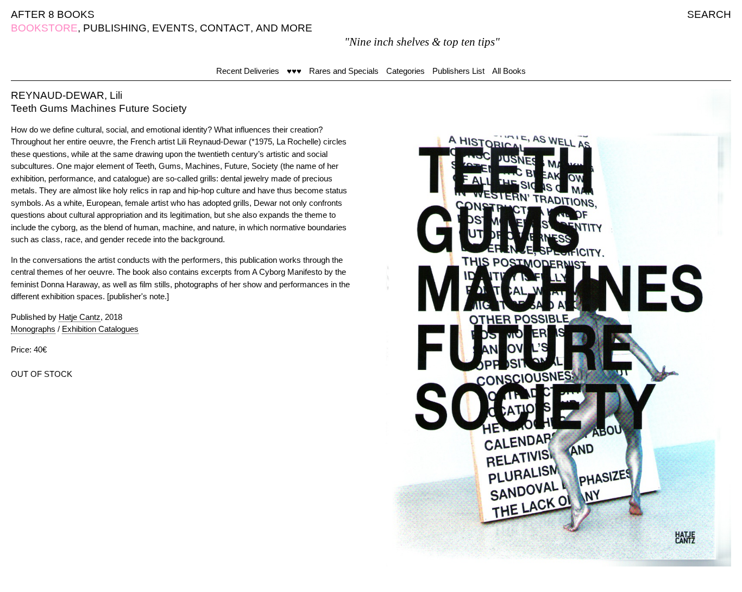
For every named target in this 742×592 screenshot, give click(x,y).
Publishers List (458, 70)
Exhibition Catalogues (100, 328)
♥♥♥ (294, 70)
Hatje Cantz (79, 317)
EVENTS (173, 28)
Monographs (33, 328)
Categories (405, 70)
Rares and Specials (344, 70)
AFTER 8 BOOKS (53, 14)
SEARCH (709, 14)
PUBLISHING (115, 28)
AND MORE (284, 28)
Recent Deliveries (247, 70)
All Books (509, 70)
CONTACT (225, 28)
